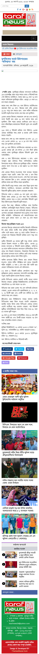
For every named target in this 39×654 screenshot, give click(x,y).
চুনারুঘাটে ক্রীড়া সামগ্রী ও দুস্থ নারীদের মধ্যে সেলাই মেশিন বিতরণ (27, 555)
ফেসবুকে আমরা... (9, 592)
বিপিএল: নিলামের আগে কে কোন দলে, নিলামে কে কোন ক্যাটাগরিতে (18, 426)
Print (6, 362)
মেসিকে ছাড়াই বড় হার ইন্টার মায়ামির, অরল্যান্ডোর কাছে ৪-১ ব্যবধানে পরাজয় (18, 509)
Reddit (19, 354)
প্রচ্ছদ (8, 54)
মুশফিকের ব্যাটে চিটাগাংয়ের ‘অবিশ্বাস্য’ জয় (15, 60)
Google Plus (9, 358)
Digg (31, 349)
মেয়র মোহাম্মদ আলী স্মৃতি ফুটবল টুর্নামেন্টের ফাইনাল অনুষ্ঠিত (15, 398)
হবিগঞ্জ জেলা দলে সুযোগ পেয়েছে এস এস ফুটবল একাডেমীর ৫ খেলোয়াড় (19, 537)
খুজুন (27, 6)
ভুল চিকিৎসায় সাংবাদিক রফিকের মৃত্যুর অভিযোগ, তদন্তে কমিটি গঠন (28, 564)
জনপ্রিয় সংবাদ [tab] (19, 549)
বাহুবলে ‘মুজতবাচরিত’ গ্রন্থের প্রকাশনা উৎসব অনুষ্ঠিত (27, 574)
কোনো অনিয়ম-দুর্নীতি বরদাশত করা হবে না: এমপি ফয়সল (26, 583)
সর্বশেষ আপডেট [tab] (19, 544)
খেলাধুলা (19, 54)
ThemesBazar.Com (19, 651)
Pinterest (23, 358)
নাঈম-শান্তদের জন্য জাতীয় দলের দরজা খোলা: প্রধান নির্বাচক (18, 481)
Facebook (8, 349)
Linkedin (7, 354)
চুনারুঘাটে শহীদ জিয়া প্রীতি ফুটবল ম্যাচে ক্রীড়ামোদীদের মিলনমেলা (18, 453)
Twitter (20, 349)
